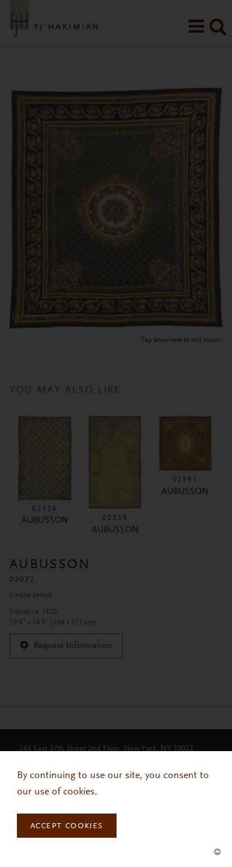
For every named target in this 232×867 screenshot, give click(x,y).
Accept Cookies (66, 826)
